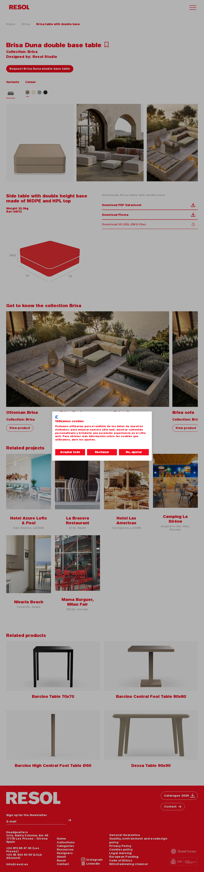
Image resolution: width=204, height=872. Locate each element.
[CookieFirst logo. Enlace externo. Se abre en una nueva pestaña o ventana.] (56, 417)
